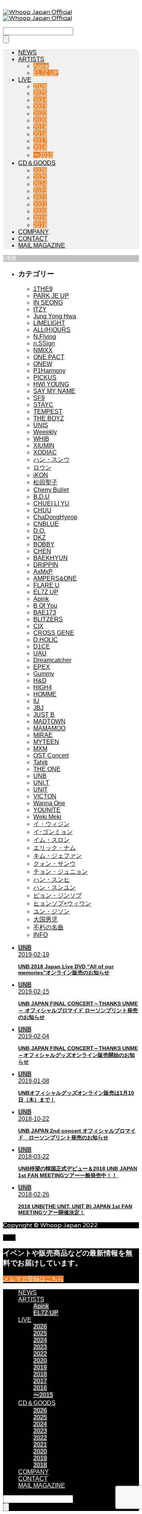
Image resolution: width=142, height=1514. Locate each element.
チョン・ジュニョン (60, 871)
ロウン (42, 467)
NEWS (27, 52)
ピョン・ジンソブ (57, 895)
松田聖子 (45, 482)
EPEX (41, 667)
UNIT (40, 789)
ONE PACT (48, 357)
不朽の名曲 (48, 927)
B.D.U (41, 496)
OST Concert (51, 755)
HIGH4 (42, 687)
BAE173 (44, 612)
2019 (40, 127)
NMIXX (43, 350)
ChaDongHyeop (55, 517)
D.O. (39, 530)
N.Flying (44, 336)
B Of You (45, 605)
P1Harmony (49, 370)
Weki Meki (47, 817)
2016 (40, 148)
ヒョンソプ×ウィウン (62, 903)
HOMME (44, 694)
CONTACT (33, 238)
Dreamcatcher (52, 660)
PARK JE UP (51, 296)
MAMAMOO (49, 728)
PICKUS (44, 377)
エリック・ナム (54, 848)
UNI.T (41, 783)
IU (36, 701)
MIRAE (43, 735)
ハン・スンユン (54, 887)
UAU (40, 653)
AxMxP (43, 571)
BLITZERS (48, 619)
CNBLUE (46, 524)
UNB (40, 776)
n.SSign (44, 343)
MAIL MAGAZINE (41, 245)
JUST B (44, 714)
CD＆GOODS (37, 163)
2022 (40, 113)
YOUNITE (47, 810)
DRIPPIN (45, 565)
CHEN (42, 551)
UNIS (40, 425)
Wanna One (49, 803)
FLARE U (46, 585)
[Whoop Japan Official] (37, 15)
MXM (40, 748)
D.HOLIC (45, 639)
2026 (40, 86)
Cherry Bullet (51, 490)
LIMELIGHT (49, 323)
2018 (40, 134)
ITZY (40, 309)
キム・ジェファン (57, 856)
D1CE (41, 646)
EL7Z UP (45, 73)
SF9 (39, 398)
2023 (40, 107)
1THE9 (43, 289)
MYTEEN (46, 742)
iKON (40, 475)
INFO (40, 935)
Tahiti (40, 762)
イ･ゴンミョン (53, 832)
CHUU (42, 510)
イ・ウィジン (51, 824)
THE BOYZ (48, 418)
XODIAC (45, 452)
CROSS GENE (53, 633)
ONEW (42, 364)
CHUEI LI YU (51, 503)
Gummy (43, 674)
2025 (40, 93)
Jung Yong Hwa (54, 316)
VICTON (44, 796)
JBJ (38, 708)
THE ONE (47, 769)
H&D (40, 680)
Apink (41, 66)
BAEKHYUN (50, 558)
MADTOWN (49, 721)
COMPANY (33, 232)
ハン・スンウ (51, 459)
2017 (40, 141)
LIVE (24, 79)
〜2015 (43, 155)
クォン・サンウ (54, 863)
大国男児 (45, 919)
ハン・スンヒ (51, 879)
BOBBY (44, 544)
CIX (38, 626)
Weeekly (45, 432)
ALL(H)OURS (51, 330)
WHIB (41, 439)
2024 (40, 100)
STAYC (43, 404)
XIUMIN (44, 445)
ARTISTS (31, 59)
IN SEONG (48, 302)
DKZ (39, 537)
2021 (40, 204)
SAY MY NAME (54, 391)
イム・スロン (51, 840)
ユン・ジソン (51, 911)
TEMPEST (47, 411)
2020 (40, 120)
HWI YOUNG (51, 384)
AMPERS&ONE (55, 578)
